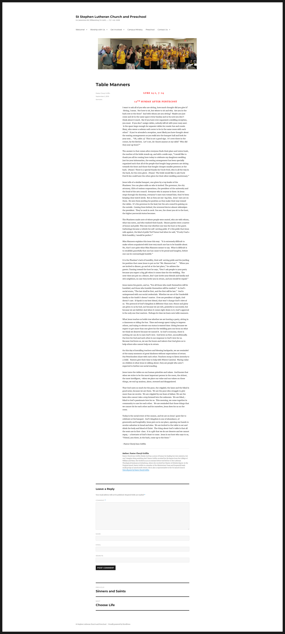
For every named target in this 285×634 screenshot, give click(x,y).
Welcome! (80, 30)
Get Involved (116, 30)
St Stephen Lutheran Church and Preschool (111, 17)
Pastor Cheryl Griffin (103, 93)
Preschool (150, 30)
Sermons (99, 99)
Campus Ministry (135, 30)
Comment (101, 500)
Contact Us (163, 30)
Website (99, 556)
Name (98, 534)
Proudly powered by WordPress (119, 624)
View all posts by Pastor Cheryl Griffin (135, 470)
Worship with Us (97, 30)
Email (98, 545)
